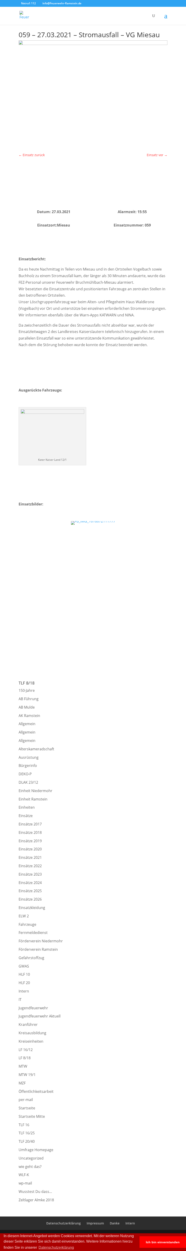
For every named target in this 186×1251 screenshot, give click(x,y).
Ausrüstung (29, 757)
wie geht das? (30, 1166)
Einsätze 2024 (30, 882)
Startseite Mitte (32, 1116)
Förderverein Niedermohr (41, 940)
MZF (22, 1083)
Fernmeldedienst (33, 932)
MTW (23, 1066)
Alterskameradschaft (36, 748)
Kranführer (28, 1024)
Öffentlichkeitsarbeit (36, 1091)
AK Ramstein (29, 715)
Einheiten (27, 807)
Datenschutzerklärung (63, 1223)
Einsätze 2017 (30, 824)
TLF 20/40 (27, 1141)
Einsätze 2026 (30, 899)
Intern (24, 991)
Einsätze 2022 (30, 865)
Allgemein (27, 723)
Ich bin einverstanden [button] (163, 1242)
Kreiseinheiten (31, 1041)
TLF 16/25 (27, 1132)
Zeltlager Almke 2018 (36, 1199)
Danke (115, 1223)
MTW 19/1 (27, 1074)
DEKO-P (25, 773)
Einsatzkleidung (32, 907)
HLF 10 (24, 974)
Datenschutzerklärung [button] (56, 1247)
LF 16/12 (26, 1049)
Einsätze (26, 815)
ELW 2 (24, 916)
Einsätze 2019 (30, 840)
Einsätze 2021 (30, 857)
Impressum (95, 1223)
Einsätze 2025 (30, 890)
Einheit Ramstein (33, 799)
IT (20, 999)
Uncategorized (31, 1158)
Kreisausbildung (32, 1032)
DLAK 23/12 (28, 782)
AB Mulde (27, 707)
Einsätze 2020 (30, 849)
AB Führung (29, 698)
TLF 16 (24, 1124)
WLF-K (24, 1174)
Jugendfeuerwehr (33, 1007)
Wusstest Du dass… (35, 1191)
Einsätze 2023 (30, 874)
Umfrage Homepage (36, 1149)
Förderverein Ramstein (38, 949)
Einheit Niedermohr (35, 790)
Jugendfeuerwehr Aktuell (40, 1016)
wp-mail (25, 1183)
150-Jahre (27, 690)
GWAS (24, 966)
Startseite (27, 1108)
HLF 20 (24, 982)
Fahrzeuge (27, 924)
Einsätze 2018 (30, 832)
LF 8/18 (25, 1057)
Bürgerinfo (28, 765)
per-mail (26, 1099)
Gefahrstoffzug (31, 957)
